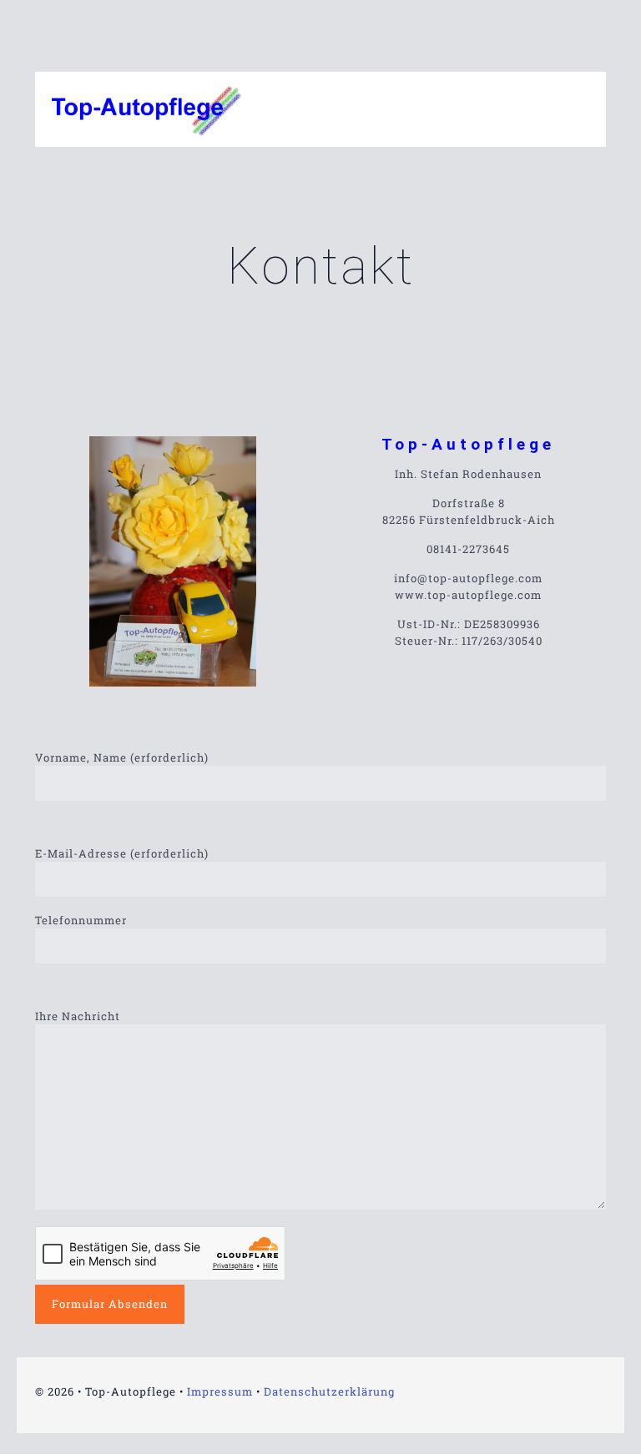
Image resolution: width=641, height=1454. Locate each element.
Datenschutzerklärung (329, 1391)
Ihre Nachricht (77, 1016)
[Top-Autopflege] (146, 109)
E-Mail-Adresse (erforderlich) (122, 853)
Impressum (220, 1391)
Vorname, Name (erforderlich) (122, 757)
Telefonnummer (81, 920)
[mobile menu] (579, 109)
